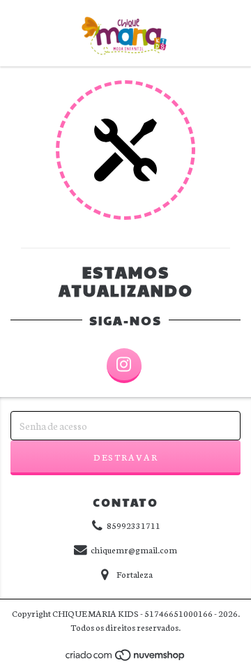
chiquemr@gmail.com (134, 549)
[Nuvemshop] (126, 659)
